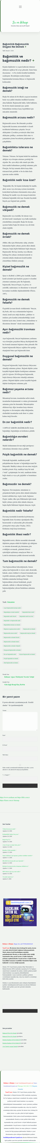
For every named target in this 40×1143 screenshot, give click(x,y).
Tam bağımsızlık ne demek (11, 663)
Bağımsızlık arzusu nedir (10, 633)
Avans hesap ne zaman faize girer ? (12, 845)
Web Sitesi (5, 755)
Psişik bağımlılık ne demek (11, 658)
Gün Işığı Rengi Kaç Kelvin (14, 684)
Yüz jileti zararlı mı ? (8, 877)
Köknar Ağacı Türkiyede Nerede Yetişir (19, 677)
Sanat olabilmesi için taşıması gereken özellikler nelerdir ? (18, 855)
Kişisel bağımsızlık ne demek (27, 654)
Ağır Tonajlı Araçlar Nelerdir (10, 1046)
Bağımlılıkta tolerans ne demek (12, 625)
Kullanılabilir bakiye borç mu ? (11, 834)
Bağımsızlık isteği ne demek (27, 633)
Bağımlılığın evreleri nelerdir (11, 612)
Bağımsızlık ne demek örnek (11, 641)
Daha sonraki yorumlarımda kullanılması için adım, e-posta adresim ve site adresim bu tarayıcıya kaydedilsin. (18, 768)
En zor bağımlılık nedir (10, 654)
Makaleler (11, 602)
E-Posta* (5, 745)
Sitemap (16, 800)
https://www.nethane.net (8, 797)
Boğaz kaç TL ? (7, 839)
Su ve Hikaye (20, 22)
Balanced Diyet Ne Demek (10, 1033)
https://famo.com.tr (6, 800)
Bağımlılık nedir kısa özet (26, 616)
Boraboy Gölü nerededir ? (9, 850)
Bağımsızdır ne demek (29, 629)
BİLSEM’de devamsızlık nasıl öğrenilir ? (13, 861)
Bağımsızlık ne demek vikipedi (12, 646)
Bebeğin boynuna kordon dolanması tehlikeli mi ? (16, 866)
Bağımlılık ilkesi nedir (28, 612)
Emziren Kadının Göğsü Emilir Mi (12, 1040)
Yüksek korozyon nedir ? (9, 829)
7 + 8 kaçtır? (6, 775)
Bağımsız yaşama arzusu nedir (12, 629)
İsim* (4, 735)
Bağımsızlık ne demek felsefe (11, 637)
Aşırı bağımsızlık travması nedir (12, 608)
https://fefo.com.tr (23, 797)
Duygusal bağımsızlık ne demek (12, 650)
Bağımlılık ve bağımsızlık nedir (12, 620)
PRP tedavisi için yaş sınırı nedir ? (12, 871)
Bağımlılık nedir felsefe (10, 616)
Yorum (4, 710)
